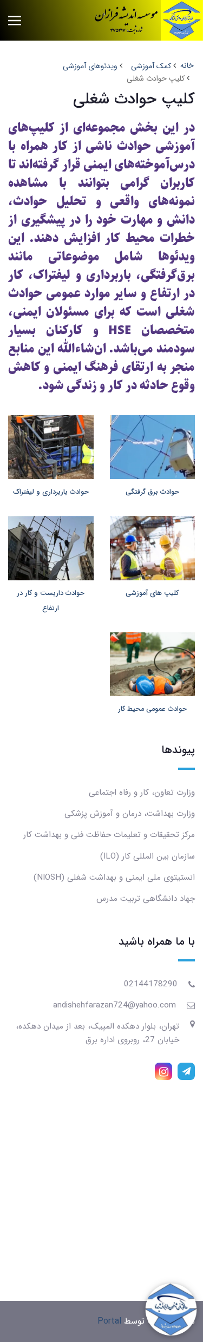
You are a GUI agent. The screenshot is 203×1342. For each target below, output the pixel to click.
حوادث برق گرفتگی (152, 492)
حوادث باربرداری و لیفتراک (51, 492)
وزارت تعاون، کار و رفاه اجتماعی (142, 792)
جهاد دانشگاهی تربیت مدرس (145, 898)
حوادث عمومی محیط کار (152, 709)
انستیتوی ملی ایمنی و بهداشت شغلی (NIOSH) (114, 877)
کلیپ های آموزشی (152, 593)
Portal (109, 1321)
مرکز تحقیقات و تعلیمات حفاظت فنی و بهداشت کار (109, 834)
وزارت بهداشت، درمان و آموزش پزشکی (129, 813)
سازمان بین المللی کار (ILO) (147, 856)
